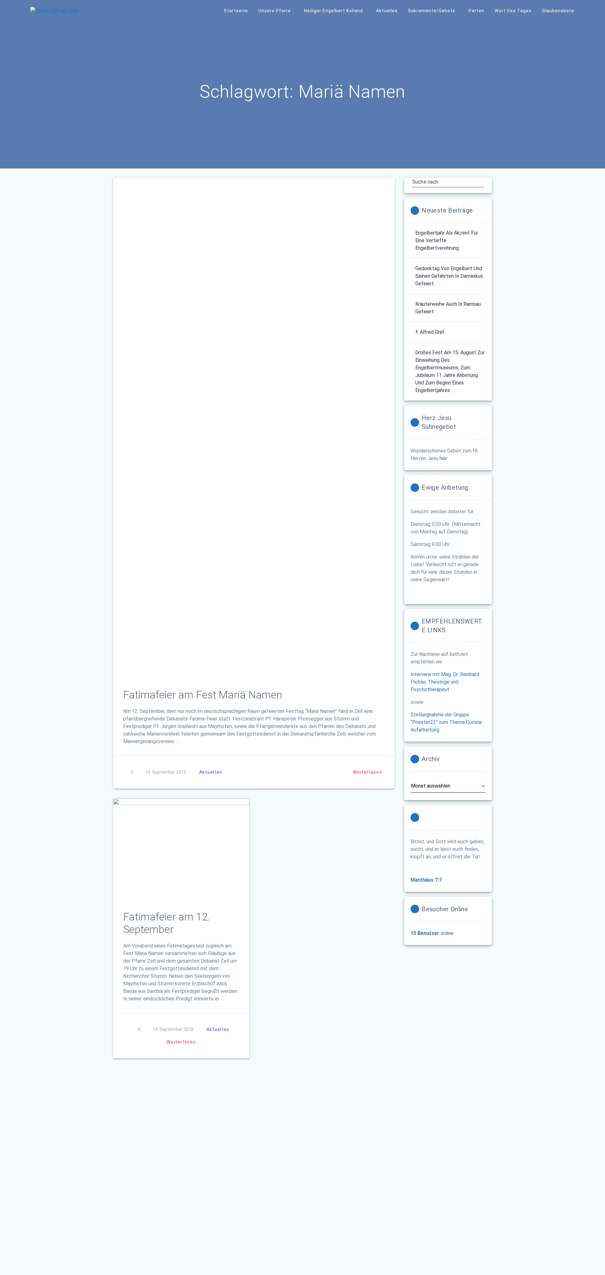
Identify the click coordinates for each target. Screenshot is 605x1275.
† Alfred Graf (429, 332)
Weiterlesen (367, 772)
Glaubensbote (558, 10)
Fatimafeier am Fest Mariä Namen (202, 695)
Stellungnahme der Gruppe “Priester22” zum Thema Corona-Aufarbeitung (447, 722)
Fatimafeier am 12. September (166, 923)
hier (443, 458)
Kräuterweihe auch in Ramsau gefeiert (448, 308)
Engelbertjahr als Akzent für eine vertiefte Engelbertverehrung (446, 240)
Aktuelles (387, 10)
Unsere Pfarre (274, 10)
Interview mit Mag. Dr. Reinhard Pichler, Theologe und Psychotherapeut (445, 681)
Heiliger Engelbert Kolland (333, 10)
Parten (476, 10)
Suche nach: (425, 182)
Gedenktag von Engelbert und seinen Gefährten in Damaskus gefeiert (449, 276)
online (432, 933)
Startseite (236, 10)
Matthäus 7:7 (426, 880)
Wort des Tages (513, 10)
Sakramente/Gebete (431, 10)
